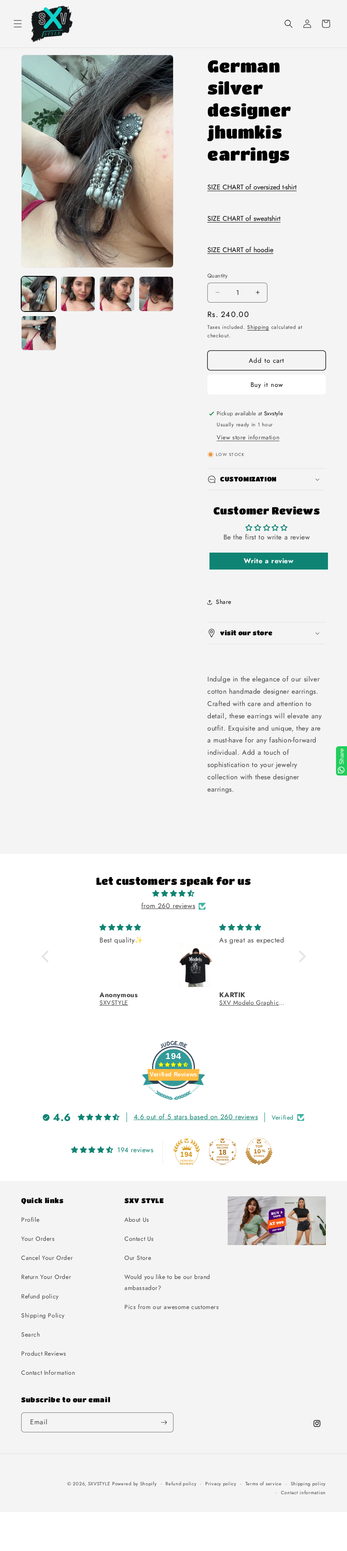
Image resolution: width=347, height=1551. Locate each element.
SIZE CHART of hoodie (240, 250)
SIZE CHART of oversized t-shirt (252, 187)
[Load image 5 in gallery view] (38, 333)
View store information (248, 437)
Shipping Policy (43, 1315)
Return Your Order (46, 1277)
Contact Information (48, 1372)
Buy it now (267, 384)
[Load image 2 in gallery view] (78, 293)
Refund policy (40, 1296)
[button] (17, 23)
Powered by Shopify (134, 1483)
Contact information (303, 1492)
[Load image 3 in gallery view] (117, 293)
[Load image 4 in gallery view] (156, 293)
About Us (136, 1219)
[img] (174, 893)
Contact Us (139, 1238)
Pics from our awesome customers (171, 1307)
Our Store (137, 1258)
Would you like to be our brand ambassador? (167, 1282)
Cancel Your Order (47, 1258)
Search (30, 1334)
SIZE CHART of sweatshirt (244, 218)
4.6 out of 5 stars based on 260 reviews (196, 1117)
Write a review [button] (268, 561)
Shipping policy (308, 1483)
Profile (30, 1219)
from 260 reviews (168, 906)
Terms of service (263, 1483)
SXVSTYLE (99, 1483)
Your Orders (38, 1238)
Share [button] (223, 602)
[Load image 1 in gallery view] (38, 293)
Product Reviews (43, 1353)
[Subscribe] (163, 1422)
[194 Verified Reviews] (173, 1104)
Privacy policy (221, 1483)
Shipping (258, 327)
